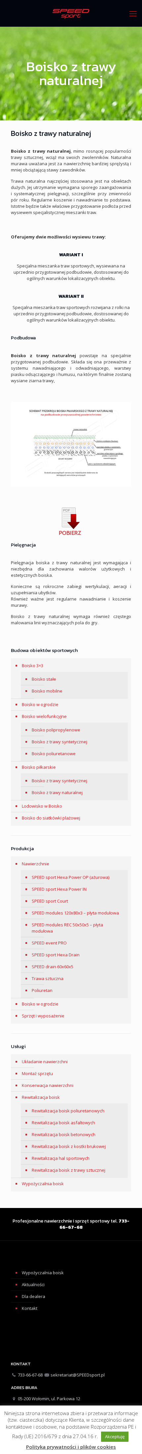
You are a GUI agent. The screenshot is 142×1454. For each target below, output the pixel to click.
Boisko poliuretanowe (54, 754)
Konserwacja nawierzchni (47, 1085)
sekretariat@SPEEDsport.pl (78, 1375)
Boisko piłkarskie (39, 767)
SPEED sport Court (50, 901)
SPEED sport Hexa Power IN (59, 889)
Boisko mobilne (47, 691)
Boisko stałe (44, 679)
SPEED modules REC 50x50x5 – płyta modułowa (67, 928)
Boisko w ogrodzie (40, 704)
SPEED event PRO (49, 943)
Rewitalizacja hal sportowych (60, 1158)
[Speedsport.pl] (71, 13)
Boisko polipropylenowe (56, 730)
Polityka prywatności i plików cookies (71, 1447)
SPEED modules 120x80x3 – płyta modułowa (75, 913)
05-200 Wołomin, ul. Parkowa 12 (49, 1399)
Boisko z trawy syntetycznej (59, 742)
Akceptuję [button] (114, 1436)
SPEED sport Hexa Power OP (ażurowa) (70, 877)
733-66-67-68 (30, 1375)
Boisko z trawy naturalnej (57, 792)
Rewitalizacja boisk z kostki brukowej (69, 1146)
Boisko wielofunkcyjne (44, 716)
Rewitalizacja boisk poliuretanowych (68, 1111)
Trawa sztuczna (47, 978)
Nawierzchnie (35, 864)
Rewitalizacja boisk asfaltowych (63, 1123)
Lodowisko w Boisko (42, 806)
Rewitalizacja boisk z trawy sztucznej (68, 1170)
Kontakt (29, 1308)
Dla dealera (33, 1296)
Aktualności (33, 1284)
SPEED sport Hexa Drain (56, 955)
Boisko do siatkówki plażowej (51, 818)
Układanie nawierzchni (45, 1062)
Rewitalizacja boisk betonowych (63, 1134)
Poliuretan (42, 990)
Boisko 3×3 (32, 665)
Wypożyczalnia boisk (43, 1184)
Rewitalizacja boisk (41, 1097)
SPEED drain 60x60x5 (52, 967)
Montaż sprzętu (37, 1073)
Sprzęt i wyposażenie (43, 1016)
